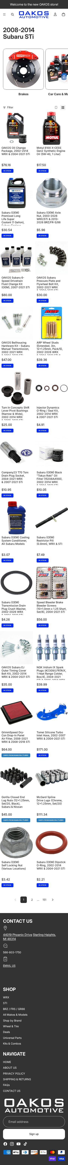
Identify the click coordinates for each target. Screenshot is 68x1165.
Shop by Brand (12, 1020)
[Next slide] (61, 73)
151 (44, 899)
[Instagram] (12, 1144)
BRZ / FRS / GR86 (14, 1009)
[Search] (12, 14)
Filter (10, 107)
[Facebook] (5, 1144)
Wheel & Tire (11, 1026)
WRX (6, 997)
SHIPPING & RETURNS (17, 1079)
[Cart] (63, 14)
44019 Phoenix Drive (17, 935)
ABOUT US (10, 1067)
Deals (6, 1032)
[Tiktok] (25, 1144)
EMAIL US (9, 965)
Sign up (34, 1134)
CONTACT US (11, 1090)
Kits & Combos (12, 1043)
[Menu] (4, 14)
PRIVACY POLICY (14, 1073)
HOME (7, 1062)
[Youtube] (18, 1144)
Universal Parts (12, 1037)
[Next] (53, 900)
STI (5, 1003)
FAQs (6, 1085)
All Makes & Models (15, 1014)
